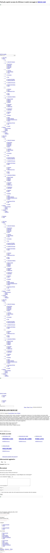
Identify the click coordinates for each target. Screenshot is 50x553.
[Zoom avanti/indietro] (0, 551)
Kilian (8, 94)
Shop (3, 534)
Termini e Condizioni (6, 537)
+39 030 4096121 (3, 520)
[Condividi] (2, 551)
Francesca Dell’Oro (11, 80)
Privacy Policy (5, 535)
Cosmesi (4, 131)
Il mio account (5, 533)
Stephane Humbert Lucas (12, 119)
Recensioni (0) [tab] (15, 456)
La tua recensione (4, 485)
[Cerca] (14, 55)
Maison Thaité (10, 98)
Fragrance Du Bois (11, 79)
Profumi (4, 127)
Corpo (6, 132)
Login (3, 217)
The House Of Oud (11, 122)
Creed (8, 72)
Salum (8, 117)
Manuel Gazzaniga (8, 550)
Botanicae (9, 67)
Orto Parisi (9, 109)
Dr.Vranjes (9, 75)
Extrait (6, 129)
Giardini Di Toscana (11, 82)
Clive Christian (10, 71)
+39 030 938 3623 (3, 515)
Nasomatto (9, 104)
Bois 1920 (9, 66)
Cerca (1, 55)
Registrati (4, 216)
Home (25, 407)
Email (1, 489)
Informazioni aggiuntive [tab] (7, 456)
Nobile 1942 (9, 106)
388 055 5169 (42, 2)
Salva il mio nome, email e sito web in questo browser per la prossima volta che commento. (18, 492)
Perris (8, 113)
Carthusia (9, 70)
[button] (25, 214)
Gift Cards (4, 57)
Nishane (8, 105)
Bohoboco (9, 65)
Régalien (9, 115)
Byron (8, 68)
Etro (8, 77)
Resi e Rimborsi (5, 536)
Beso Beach (9, 64)
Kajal (8, 93)
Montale (8, 102)
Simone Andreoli (10, 118)
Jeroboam (9, 89)
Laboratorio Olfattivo (11, 96)
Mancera (9, 100)
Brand (3, 58)
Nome (1, 487)
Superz (8, 120)
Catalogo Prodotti (5, 524)
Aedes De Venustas (11, 61)
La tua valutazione (4, 476)
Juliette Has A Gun (11, 91)
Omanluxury (9, 108)
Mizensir (9, 101)
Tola (8, 124)
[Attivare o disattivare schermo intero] (1, 551)
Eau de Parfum (8, 128)
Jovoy (8, 90)
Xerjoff (8, 126)
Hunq (8, 85)
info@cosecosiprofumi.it (4, 514)
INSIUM (6, 133)
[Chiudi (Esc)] (4, 551)
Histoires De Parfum (11, 84)
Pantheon (9, 112)
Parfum (6, 130)
